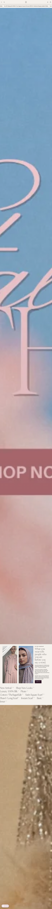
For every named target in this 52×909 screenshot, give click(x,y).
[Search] (4, 2)
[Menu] (1, 2)
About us (38, 681)
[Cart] (50, 2)
